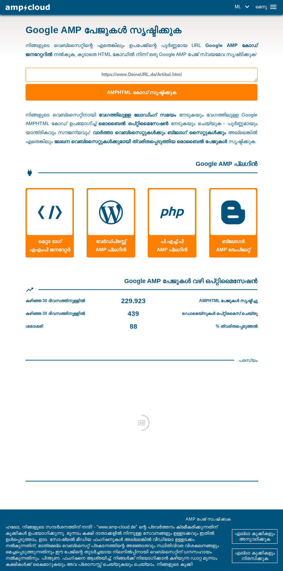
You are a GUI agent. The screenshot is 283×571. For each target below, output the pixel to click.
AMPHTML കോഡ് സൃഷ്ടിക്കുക (141, 92)
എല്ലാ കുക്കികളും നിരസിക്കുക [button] (255, 555)
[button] (243, 7)
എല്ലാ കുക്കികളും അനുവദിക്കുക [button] (255, 536)
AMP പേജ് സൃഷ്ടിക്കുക (208, 519)
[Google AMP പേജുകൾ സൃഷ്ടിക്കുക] (28, 7)
